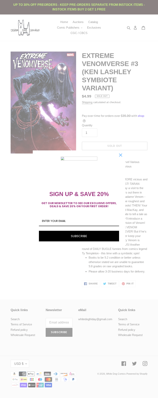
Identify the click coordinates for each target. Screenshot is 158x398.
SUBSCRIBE (79, 236)
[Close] (120, 155)
